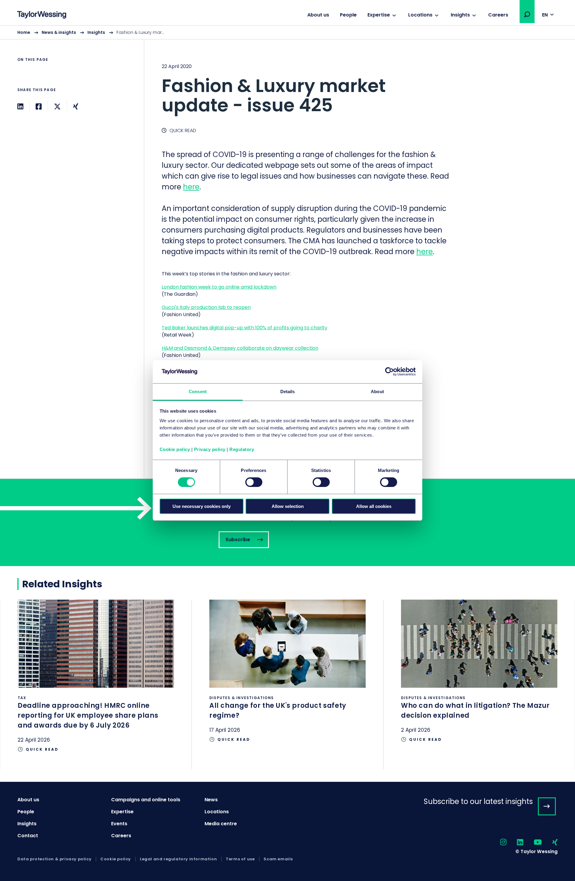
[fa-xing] (550, 842)
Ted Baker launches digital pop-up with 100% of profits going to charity (244, 327)
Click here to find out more (95, 685)
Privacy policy (210, 449)
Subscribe (287, 522)
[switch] (253, 482)
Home (23, 32)
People (348, 14)
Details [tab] (287, 391)
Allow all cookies (373, 506)
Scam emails (278, 859)
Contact (27, 835)
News (211, 799)
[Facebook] (39, 106)
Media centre (221, 823)
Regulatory (241, 449)
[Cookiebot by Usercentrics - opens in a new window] (389, 371)
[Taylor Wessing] (41, 15)
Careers (498, 14)
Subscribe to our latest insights (478, 801)
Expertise (378, 14)
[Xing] (75, 106)
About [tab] (377, 391)
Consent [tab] (198, 391)
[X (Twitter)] (57, 106)
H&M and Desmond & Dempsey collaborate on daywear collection (240, 348)
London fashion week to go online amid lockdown (219, 286)
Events (119, 823)
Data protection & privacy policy (54, 859)
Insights (460, 14)
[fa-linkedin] (514, 842)
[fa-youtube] (532, 842)
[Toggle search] (527, 14)
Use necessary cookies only (201, 506)
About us (318, 14)
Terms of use (240, 859)
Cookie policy (175, 449)
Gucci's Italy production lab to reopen (206, 307)
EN (545, 14)
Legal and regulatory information (178, 859)
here (191, 187)
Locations (420, 14)
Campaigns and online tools (145, 799)
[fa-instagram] (498, 842)
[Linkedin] (20, 106)
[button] (527, 14)
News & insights (59, 32)
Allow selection (288, 506)
